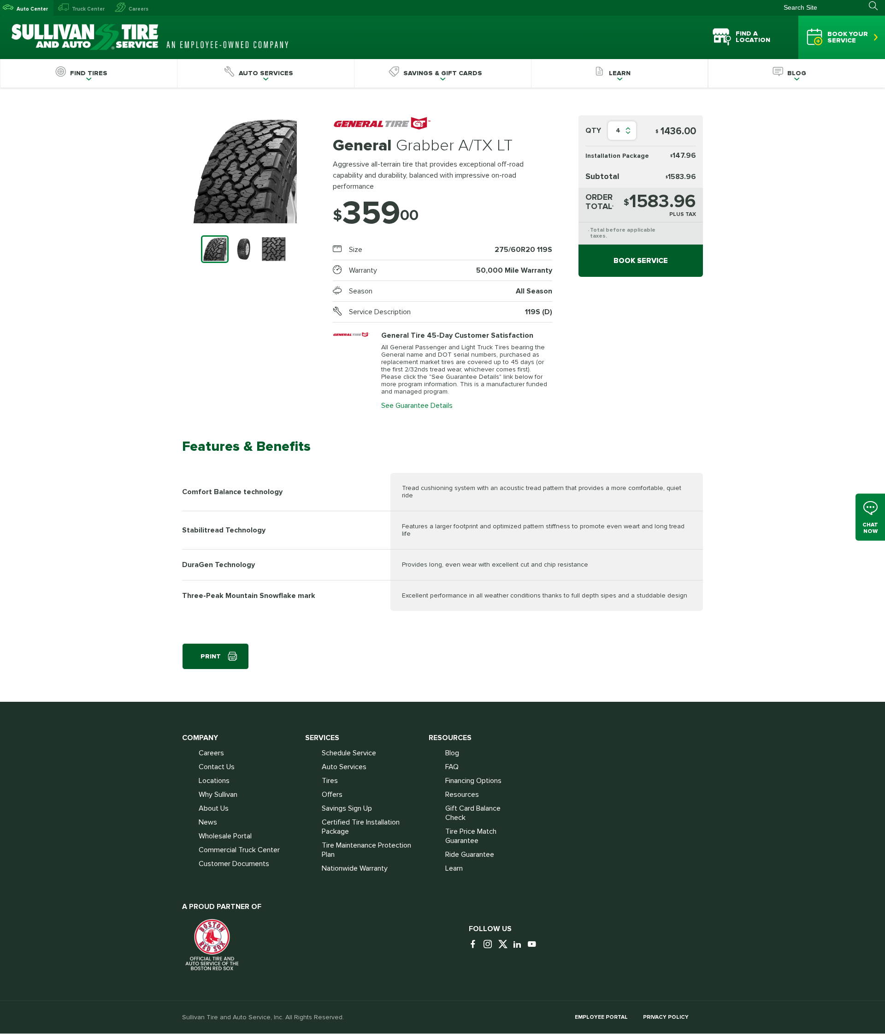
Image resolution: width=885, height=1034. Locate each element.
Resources (462, 794)
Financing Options (473, 780)
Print (211, 656)
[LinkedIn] (519, 944)
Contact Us (217, 766)
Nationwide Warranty (355, 868)
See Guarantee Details (417, 405)
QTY (593, 130)
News (208, 822)
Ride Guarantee (469, 854)
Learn (454, 868)
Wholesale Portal (225, 836)
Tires (330, 780)
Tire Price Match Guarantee (470, 836)
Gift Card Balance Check (473, 813)
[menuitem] (88, 73)
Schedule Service (349, 753)
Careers (138, 9)
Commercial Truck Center (239, 850)
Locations (214, 780)
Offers (332, 794)
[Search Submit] (877, 6)
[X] (504, 944)
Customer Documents (234, 863)
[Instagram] (490, 944)
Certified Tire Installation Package (361, 827)
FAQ (452, 766)
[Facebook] (475, 944)
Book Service (641, 260)
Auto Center (32, 9)
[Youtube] (534, 944)
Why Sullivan (218, 794)
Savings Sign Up (347, 808)
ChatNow (870, 528)
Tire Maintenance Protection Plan (366, 850)
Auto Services (344, 766)
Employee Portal (601, 1017)
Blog (452, 753)
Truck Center (88, 9)
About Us (214, 808)
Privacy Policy (666, 1017)
